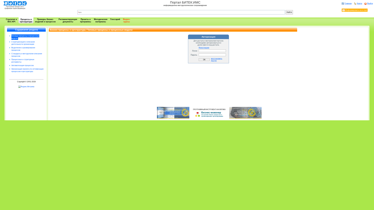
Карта (359, 3)
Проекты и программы (85, 20)
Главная (348, 3)
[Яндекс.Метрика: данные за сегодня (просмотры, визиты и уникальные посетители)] (26, 86)
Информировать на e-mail (356, 10)
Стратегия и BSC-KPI (11, 20)
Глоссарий (115, 19)
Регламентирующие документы (68, 20)
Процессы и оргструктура (26, 20)
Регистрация (204, 48)
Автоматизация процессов (22, 65)
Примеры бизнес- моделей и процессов (45, 20)
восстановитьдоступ (216, 60)
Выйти (370, 3)
